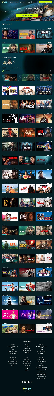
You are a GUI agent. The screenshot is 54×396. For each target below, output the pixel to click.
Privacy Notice (41, 365)
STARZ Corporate (41, 359)
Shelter (27, 346)
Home (11, 2)
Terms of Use (41, 371)
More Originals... (12, 353)
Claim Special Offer (12, 361)
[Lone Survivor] (10, 174)
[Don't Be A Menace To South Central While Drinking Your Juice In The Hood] (10, 90)
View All (49, 28)
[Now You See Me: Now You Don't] (44, 90)
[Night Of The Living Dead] (44, 286)
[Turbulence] (27, 244)
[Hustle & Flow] (27, 104)
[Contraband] (44, 300)
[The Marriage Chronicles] (27, 328)
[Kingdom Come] (44, 188)
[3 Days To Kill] (27, 300)
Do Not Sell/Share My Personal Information (41, 374)
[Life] (27, 90)
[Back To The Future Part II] (44, 146)
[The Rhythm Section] (44, 314)
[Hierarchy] (10, 132)
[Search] (29, 2)
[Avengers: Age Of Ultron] (10, 258)
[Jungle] (10, 244)
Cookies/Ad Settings (41, 376)
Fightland (13, 344)
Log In (12, 365)
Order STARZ (13, 359)
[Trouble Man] (44, 48)
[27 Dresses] (10, 314)
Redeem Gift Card (13, 363)
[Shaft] (27, 188)
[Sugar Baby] (27, 314)
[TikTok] (32, 382)
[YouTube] (29, 382)
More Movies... (27, 352)
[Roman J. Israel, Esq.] (10, 34)
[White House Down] (44, 104)
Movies (22, 2)
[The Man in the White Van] (27, 132)
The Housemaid (27, 348)
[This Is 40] (44, 258)
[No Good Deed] (27, 160)
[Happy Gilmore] (10, 286)
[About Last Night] (44, 216)
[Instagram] (25, 382)
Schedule (27, 370)
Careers (41, 363)
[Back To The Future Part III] (10, 272)
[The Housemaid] (44, 230)
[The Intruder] (10, 160)
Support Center (27, 359)
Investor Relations (41, 378)
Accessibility (27, 365)
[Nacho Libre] (27, 286)
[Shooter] (10, 300)
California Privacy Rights (41, 367)
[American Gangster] (10, 118)
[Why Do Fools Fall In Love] (27, 216)
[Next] (51, 34)
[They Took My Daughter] (27, 118)
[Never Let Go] (10, 146)
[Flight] (44, 174)
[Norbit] (10, 216)
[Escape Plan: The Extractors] (27, 146)
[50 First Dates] (10, 188)
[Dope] (27, 202)
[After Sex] (44, 328)
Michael (27, 344)
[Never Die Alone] (10, 202)
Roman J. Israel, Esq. (27, 350)
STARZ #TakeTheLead (41, 361)
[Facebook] (22, 382)
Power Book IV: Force (12, 351)
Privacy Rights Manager (41, 369)
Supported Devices (27, 363)
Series (16, 2)
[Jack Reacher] (44, 118)
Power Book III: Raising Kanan (13, 347)
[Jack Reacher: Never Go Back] (27, 258)
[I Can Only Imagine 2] (44, 244)
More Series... (41, 353)
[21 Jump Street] (44, 202)
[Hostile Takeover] (44, 132)
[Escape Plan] (44, 34)
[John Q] (10, 104)
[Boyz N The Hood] (27, 174)
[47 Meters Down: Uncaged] (44, 160)
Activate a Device (27, 361)
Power (12, 349)
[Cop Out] (27, 272)
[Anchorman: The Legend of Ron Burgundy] (44, 272)
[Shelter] (10, 48)
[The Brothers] (10, 328)
